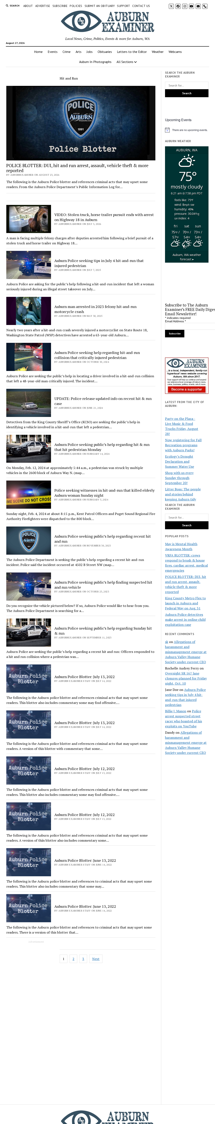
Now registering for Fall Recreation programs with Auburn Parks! (183, 445)
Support (123, 6)
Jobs (90, 52)
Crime (67, 52)
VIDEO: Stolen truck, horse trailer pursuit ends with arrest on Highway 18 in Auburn (104, 217)
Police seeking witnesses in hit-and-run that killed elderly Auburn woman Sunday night (104, 493)
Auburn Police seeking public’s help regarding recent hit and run (102, 539)
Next (96, 958)
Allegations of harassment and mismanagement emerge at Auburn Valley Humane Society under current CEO (186, 651)
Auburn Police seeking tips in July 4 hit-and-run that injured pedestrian (99, 263)
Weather (158, 52)
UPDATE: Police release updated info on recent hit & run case (103, 401)
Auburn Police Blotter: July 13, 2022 (84, 676)
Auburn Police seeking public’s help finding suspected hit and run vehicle (103, 585)
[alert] (186, 129)
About (28, 6)
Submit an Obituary (100, 6)
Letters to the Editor (132, 52)
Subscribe (60, 6)
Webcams (175, 52)
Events (53, 52)
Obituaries (105, 52)
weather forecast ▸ (187, 257)
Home (38, 52)
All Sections (125, 62)
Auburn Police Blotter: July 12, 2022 (84, 768)
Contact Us (141, 6)
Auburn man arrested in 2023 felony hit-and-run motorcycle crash (95, 309)
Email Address (175, 321)
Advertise (42, 6)
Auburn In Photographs (95, 62)
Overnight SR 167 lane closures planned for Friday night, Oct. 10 (186, 678)
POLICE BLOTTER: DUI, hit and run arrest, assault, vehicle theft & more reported (77, 167)
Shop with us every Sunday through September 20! (179, 477)
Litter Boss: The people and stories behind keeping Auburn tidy (183, 494)
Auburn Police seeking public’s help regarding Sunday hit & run (103, 631)
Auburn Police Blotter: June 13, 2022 (85, 860)
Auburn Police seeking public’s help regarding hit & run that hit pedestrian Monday (101, 447)
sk (166, 641)
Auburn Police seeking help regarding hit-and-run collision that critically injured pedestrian (97, 355)
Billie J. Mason (175, 711)
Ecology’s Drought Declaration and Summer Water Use (179, 461)
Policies (76, 6)
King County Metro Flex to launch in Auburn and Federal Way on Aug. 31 (185, 603)
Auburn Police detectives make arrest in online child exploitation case (185, 619)
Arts (78, 52)
